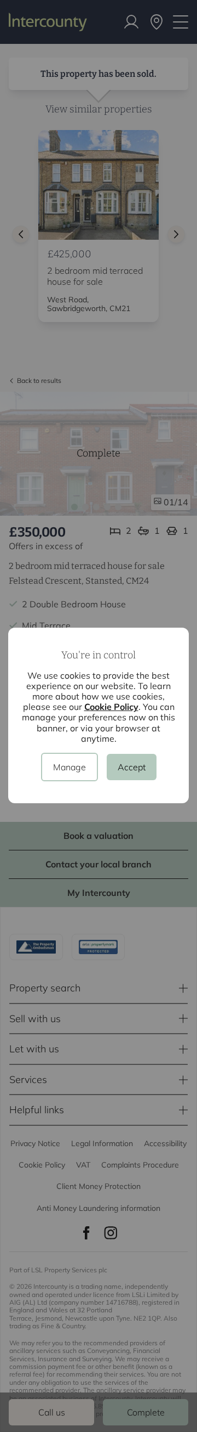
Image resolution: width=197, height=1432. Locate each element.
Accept (132, 767)
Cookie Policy (111, 706)
